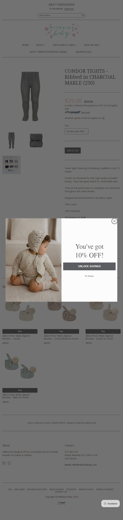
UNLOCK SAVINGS (89, 266)
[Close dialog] (114, 221)
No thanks (89, 275)
